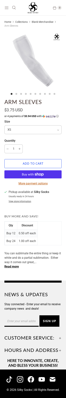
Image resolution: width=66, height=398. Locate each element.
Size (7, 121)
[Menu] (6, 7)
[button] (33, 116)
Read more (11, 266)
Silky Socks (24, 390)
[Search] (14, 7)
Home (7, 21)
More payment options (33, 183)
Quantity (9, 140)
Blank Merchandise (42, 21)
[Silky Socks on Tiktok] (11, 379)
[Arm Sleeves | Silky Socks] (33, 60)
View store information (20, 201)
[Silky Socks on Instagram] (22, 379)
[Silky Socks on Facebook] (33, 379)
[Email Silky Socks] (54, 379)
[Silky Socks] (32, 7)
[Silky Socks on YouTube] (43, 379)
